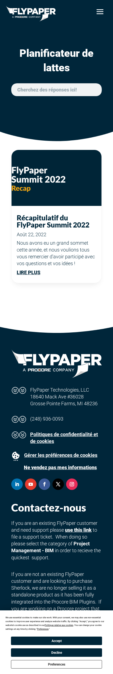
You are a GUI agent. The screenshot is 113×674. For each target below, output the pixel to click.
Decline (56, 653)
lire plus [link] (28, 272)
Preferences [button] (43, 629)
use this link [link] (78, 530)
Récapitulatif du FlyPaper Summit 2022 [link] (53, 221)
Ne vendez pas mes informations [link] (60, 467)
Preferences (56, 664)
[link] (31, 13)
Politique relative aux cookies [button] (59, 625)
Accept (57, 641)
